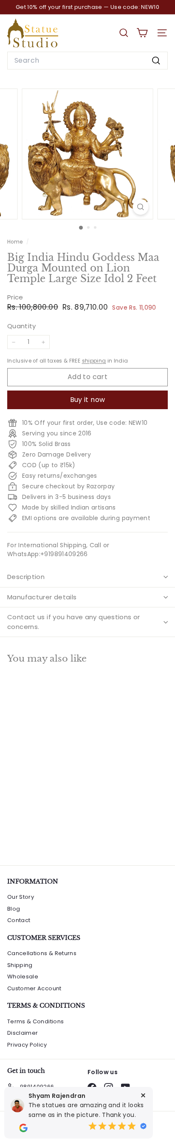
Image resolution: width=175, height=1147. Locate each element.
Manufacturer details (42, 597)
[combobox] (87, 60)
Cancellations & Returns (41, 953)
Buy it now (87, 399)
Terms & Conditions (35, 1021)
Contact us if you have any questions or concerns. (73, 621)
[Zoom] (141, 207)
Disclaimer (22, 1033)
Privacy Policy (27, 1045)
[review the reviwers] (23, 1128)
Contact (18, 920)
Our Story (20, 897)
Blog (13, 909)
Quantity (21, 325)
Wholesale (22, 976)
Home (15, 241)
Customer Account (34, 988)
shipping (94, 360)
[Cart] (142, 32)
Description (26, 576)
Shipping (20, 965)
